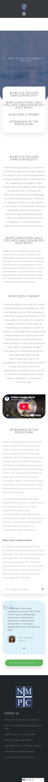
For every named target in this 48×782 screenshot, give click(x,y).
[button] (24, 589)
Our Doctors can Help (16, 589)
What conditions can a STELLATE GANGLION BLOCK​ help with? (24, 105)
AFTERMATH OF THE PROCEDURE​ (24, 123)
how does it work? (24, 114)
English (30, 780)
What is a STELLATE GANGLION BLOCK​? (24, 94)
